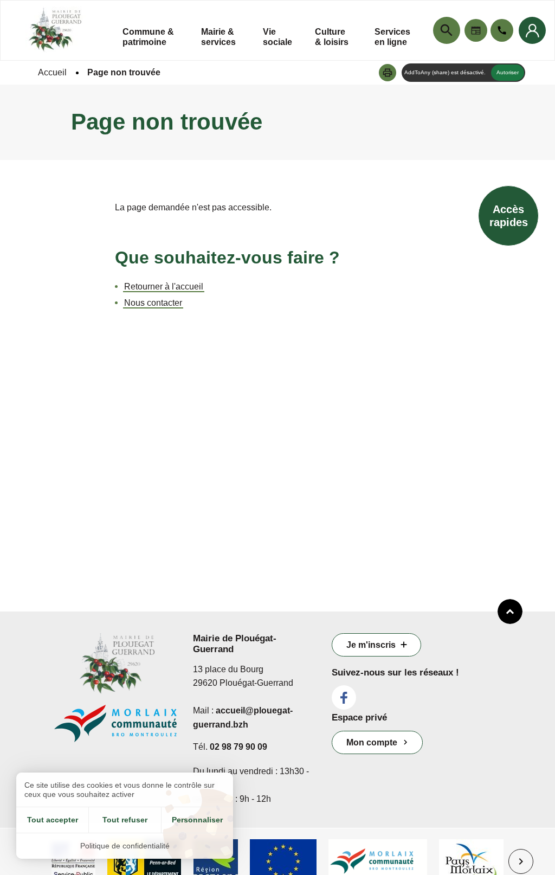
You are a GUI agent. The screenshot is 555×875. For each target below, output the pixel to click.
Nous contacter (153, 302)
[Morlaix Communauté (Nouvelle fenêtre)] (115, 728)
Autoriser (507, 72)
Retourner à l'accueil (163, 286)
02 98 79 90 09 (238, 746)
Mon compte (371, 742)
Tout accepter (52, 819)
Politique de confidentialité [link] (125, 845)
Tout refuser (124, 819)
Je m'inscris (371, 644)
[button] (387, 72)
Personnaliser (197, 819)
